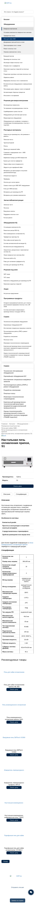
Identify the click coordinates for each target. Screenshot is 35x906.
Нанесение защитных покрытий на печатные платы (16, 70)
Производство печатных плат (12, 59)
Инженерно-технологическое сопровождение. (16, 343)
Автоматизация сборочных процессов (14, 92)
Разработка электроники (10, 336)
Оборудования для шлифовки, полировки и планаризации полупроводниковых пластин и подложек (16, 123)
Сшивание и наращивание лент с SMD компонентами (14, 153)
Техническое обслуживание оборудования (16, 321)
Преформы (7, 179)
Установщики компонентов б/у (12, 227)
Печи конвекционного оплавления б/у (14, 233)
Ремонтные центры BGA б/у (11, 230)
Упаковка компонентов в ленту (12, 52)
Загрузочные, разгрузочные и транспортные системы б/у (16, 250)
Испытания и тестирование (11, 95)
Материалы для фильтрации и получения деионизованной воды (15, 171)
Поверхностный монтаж (10, 28)
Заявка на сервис (17, 900)
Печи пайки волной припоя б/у (12, 240)
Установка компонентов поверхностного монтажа (17, 32)
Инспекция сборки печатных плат (13, 62)
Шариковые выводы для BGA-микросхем (15, 157)
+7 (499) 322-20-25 (15, 882)
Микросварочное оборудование (12, 118)
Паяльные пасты (8, 139)
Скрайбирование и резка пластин (13, 111)
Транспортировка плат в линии (12, 45)
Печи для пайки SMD (10, 39)
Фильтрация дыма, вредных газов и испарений (17, 89)
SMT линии (7, 274)
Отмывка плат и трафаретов (12, 66)
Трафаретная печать (9, 35)
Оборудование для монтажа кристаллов (15, 114)
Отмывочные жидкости (10, 175)
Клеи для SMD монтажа (10, 188)
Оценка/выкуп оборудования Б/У (13, 325)
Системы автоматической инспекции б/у (15, 243)
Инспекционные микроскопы (12, 105)
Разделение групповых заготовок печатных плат (17, 74)
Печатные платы (8, 339)
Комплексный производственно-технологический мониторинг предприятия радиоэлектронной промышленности (17, 348)
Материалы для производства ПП (13, 192)
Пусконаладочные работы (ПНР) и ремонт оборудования (15, 332)
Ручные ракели (8, 217)
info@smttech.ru (18, 884)
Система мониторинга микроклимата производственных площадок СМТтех (14, 310)
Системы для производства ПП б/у (13, 264)
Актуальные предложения (11, 293)
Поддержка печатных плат (11, 214)
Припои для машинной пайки (12, 149)
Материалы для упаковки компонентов (15, 195)
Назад (5, 861)
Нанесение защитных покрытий (12, 284)
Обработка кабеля (9, 77)
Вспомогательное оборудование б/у (14, 246)
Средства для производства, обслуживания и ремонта (17, 135)
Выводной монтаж (9, 56)
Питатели (6, 208)
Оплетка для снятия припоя (11, 182)
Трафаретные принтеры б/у (11, 237)
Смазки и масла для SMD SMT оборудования (17, 185)
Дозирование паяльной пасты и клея (14, 42)
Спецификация (21, 494)
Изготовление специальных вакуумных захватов (17, 328)
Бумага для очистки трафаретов (13, 161)
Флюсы (6, 146)
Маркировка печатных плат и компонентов (16, 80)
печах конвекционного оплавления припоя (17, 543)
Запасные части (8, 204)
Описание (6, 494)
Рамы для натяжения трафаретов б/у (14, 261)
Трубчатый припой (9, 142)
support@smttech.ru (15, 896)
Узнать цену (17, 486)
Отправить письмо (17, 887)
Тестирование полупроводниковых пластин (16, 108)
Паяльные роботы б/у (10, 258)
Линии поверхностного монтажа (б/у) (14, 255)
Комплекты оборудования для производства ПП (17, 280)
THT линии (7, 277)
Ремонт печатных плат (10, 48)
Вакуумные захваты (9, 211)
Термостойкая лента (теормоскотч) (13, 164)
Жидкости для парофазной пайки (13, 167)
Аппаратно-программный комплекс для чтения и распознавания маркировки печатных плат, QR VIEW (17, 304)
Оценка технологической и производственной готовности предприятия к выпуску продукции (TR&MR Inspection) (17, 355)
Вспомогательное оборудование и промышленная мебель (18, 85)
